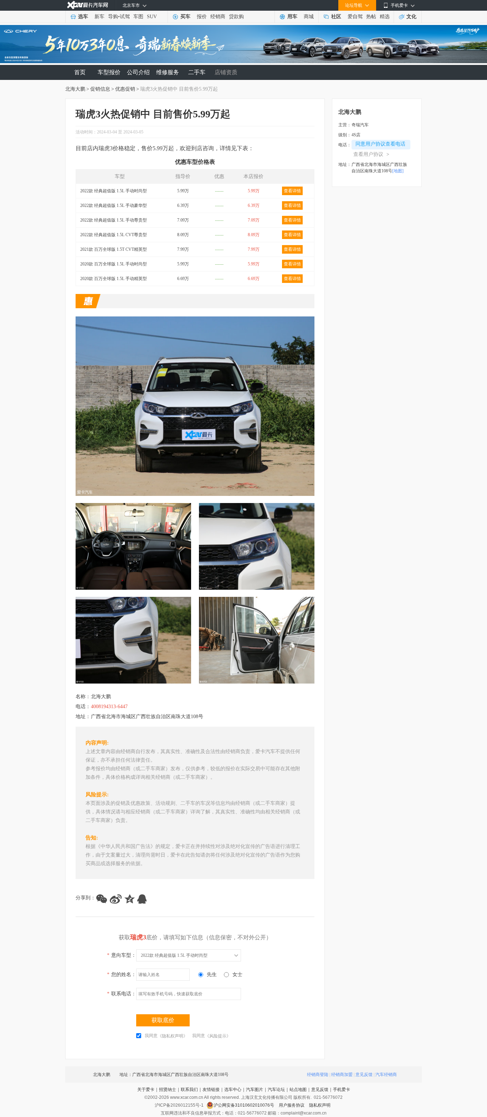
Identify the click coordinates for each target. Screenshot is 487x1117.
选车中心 (232, 1089)
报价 (202, 16)
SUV (152, 16)
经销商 (217, 16)
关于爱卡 (145, 1089)
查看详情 (292, 190)
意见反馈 (364, 1074)
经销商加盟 (342, 1074)
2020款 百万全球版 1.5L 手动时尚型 (113, 264)
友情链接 (211, 1089)
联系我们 (189, 1089)
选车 (83, 16)
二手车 (196, 72)
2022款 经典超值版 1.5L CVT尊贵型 (113, 234)
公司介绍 (138, 72)
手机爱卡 (341, 1089)
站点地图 (298, 1089)
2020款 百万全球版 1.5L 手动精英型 (113, 278)
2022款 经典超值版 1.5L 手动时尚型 (113, 190)
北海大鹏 (75, 89)
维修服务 (167, 72)
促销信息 (100, 89)
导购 (113, 16)
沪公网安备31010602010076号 (244, 1105)
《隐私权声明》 (173, 1036)
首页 (80, 72)
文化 (411, 16)
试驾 (125, 16)
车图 (138, 16)
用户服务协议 (292, 1105)
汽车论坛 (276, 1089)
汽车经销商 (386, 1074)
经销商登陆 (317, 1074)
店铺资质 (226, 72)
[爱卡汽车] (87, 5)
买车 (185, 16)
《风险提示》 (218, 1036)
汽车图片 (254, 1089)
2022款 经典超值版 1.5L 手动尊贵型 (113, 220)
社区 (336, 16)
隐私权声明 (319, 1105)
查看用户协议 (371, 154)
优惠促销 (125, 89)
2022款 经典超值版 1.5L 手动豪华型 (113, 205)
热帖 (371, 16)
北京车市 (131, 5)
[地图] (398, 170)
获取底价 (163, 1020)
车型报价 (109, 72)
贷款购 (236, 16)
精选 (385, 16)
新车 (99, 16)
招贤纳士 (167, 1089)
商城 (309, 16)
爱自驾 (355, 16)
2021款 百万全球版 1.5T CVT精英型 (113, 249)
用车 (292, 16)
